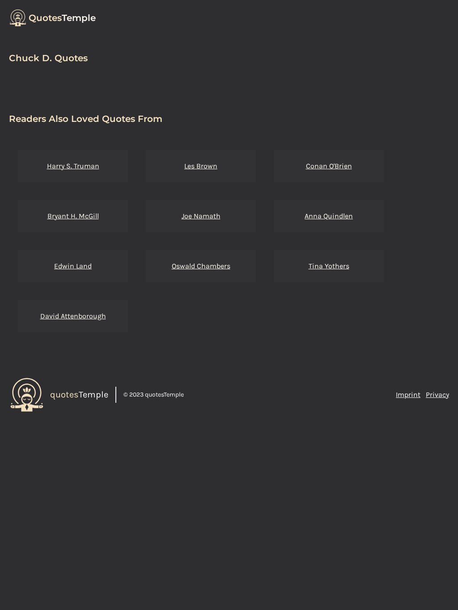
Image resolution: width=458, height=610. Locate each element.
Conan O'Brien (329, 166)
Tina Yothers (329, 266)
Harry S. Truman (73, 166)
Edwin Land (73, 266)
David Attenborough (73, 316)
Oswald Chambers (201, 266)
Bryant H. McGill (73, 216)
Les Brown (200, 166)
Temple (62, 18)
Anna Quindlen (329, 216)
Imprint (408, 394)
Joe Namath (201, 216)
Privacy (437, 394)
